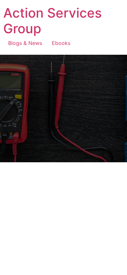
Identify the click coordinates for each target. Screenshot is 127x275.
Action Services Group (52, 20)
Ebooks (61, 43)
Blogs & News (25, 43)
